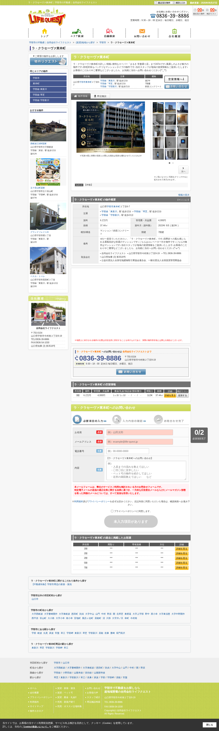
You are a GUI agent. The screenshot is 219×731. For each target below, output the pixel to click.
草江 (63, 633)
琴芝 (110, 83)
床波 (51, 633)
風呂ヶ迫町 (87, 618)
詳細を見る (170, 395)
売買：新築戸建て (66, 702)
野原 (109, 614)
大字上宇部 (138, 614)
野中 (147, 614)
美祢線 (88, 672)
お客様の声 (92, 692)
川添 (108, 618)
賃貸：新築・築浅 (66, 688)
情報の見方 (183, 195)
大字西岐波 (37, 614)
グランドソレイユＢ (39, 232)
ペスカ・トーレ (37, 276)
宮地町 (77, 618)
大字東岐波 (64, 614)
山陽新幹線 (99, 672)
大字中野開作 (178, 614)
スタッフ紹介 (93, 697)
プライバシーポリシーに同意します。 (133, 511)
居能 (101, 633)
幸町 (127, 618)
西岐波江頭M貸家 (38, 143)
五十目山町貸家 (37, 188)
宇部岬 (70, 633)
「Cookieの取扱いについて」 (35, 727)
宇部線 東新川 (40, 89)
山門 (97, 614)
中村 (103, 614)
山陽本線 (78, 672)
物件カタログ (36, 711)
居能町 (98, 618)
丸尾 (45, 633)
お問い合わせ (93, 688)
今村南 (133, 618)
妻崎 (112, 633)
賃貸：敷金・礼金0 (66, 697)
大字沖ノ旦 (117, 618)
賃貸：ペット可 (65, 692)
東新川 (111, 80)
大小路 (51, 618)
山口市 (35, 599)
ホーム (33, 688)
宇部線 (103, 80)
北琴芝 (120, 614)
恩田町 (74, 614)
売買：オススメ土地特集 (69, 706)
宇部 (34, 633)
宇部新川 (112, 86)
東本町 (89, 82)
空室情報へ (175, 79)
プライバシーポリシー (99, 501)
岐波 (39, 633)
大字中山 (89, 614)
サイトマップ (36, 706)
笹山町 (43, 618)
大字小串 (60, 618)
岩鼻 (107, 633)
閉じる (209, 724)
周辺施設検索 (93, 702)
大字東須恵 (164, 614)
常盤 (57, 633)
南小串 (69, 618)
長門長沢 (120, 633)
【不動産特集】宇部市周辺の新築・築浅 (52, 584)
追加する (182, 395)
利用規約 (78, 501)
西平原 (35, 618)
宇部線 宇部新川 (41, 100)
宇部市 (82, 82)
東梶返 (128, 614)
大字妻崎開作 (50, 614)
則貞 (81, 614)
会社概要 (34, 692)
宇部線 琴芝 (39, 94)
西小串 (154, 614)
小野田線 (67, 672)
